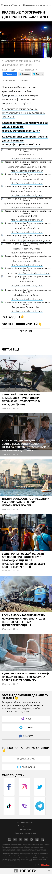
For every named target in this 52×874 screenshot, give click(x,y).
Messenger (28, 736)
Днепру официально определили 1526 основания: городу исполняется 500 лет (25, 502)
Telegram (28, 727)
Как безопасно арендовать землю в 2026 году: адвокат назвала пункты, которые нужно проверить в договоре (25, 445)
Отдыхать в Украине (10, 5)
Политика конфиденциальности (26, 833)
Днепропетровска (13, 95)
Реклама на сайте (26, 829)
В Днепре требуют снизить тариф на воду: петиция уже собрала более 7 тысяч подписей (25, 677)
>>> (37, 130)
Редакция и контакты (26, 826)
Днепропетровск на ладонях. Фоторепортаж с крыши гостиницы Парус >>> (23, 113)
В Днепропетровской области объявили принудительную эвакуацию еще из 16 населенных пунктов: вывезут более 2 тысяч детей (23, 560)
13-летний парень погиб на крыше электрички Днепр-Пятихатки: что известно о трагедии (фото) (21, 399)
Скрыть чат (26, 331)
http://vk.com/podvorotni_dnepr (27, 158)
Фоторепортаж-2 (23, 144)
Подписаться (28, 767)
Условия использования (25, 822)
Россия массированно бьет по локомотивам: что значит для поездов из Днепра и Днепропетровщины (23, 620)
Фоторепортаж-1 (23, 130)
